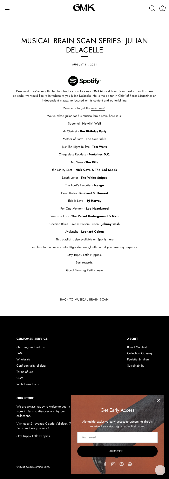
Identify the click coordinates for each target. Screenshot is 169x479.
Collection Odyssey (140, 353)
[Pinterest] (122, 464)
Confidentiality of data (31, 365)
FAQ (19, 353)
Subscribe (117, 451)
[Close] (158, 400)
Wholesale (23, 359)
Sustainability (135, 365)
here (111, 239)
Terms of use (24, 371)
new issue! (98, 108)
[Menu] (7, 7)
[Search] (152, 8)
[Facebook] (105, 464)
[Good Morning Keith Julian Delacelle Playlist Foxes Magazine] (84, 78)
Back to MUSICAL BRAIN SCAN (84, 299)
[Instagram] (113, 464)
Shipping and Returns (30, 347)
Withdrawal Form (27, 384)
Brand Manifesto (137, 347)
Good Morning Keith (37, 467)
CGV (19, 378)
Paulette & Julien (138, 359)
